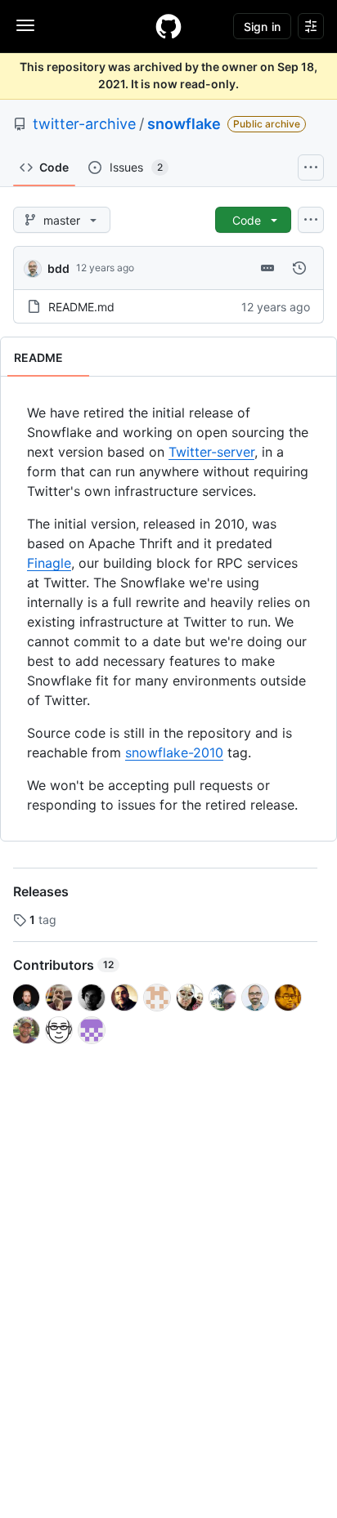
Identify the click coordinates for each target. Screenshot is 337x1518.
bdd (58, 268)
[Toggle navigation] (25, 25)
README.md (81, 307)
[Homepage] (168, 26)
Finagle (49, 563)
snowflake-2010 (174, 752)
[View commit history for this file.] (299, 268)
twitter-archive (84, 123)
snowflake (184, 123)
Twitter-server (211, 452)
